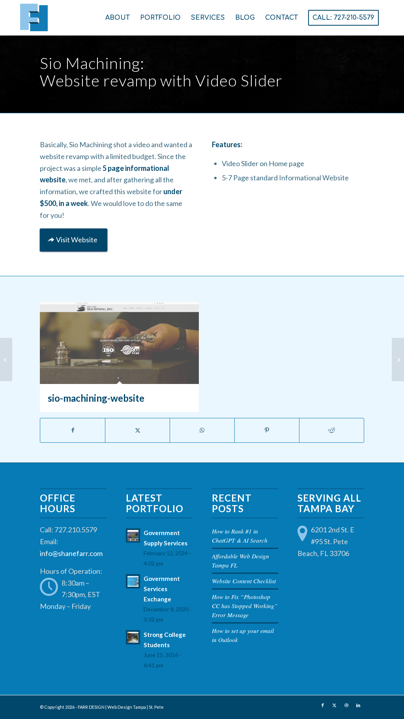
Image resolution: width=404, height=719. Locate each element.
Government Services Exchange (162, 589)
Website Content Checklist (244, 581)
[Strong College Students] (6, 359)
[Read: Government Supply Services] (133, 535)
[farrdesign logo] (93, 18)
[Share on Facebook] (72, 430)
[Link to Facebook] (323, 705)
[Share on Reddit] (331, 430)
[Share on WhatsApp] (202, 430)
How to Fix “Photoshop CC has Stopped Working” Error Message (245, 606)
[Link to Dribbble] (346, 705)
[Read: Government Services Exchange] (133, 581)
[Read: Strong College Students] (133, 637)
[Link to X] (334, 705)
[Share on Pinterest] (267, 430)
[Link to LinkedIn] (358, 705)
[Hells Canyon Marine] (398, 359)
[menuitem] (117, 18)
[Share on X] (137, 430)
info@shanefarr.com (71, 553)
